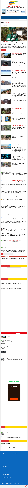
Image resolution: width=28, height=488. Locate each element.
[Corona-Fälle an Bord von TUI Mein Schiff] (3, 447)
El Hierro (15, 144)
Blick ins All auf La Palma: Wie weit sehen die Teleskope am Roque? (10, 281)
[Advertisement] (14, 324)
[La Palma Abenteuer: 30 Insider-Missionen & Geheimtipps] (6, 158)
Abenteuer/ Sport (14, 80)
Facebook (15, 483)
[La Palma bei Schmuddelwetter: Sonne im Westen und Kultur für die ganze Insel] (6, 174)
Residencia (15, 261)
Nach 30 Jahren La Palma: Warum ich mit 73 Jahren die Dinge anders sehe (11, 283)
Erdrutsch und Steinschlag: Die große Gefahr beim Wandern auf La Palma (16, 433)
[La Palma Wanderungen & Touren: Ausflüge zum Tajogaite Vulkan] (6, 84)
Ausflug (2, 41)
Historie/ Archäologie (19, 247)
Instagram (22, 483)
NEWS (2, 16)
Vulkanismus (9, 261)
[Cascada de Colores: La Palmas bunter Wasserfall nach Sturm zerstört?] (6, 166)
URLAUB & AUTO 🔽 (7, 16)
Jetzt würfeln (18, 333)
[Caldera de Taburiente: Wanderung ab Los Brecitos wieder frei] (14, 40)
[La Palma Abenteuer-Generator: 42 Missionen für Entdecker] (6, 121)
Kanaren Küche (4, 464)
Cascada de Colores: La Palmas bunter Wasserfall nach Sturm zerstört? (18, 164)
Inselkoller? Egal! (8, 346)
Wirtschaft (13, 210)
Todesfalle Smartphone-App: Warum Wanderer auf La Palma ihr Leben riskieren (13, 227)
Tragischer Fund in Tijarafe (14, 241)
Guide (15, 247)
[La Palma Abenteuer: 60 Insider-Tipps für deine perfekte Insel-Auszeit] (6, 103)
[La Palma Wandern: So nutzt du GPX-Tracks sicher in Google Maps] (5, 217)
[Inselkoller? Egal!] (3, 348)
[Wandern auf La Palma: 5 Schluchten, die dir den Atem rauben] (4, 247)
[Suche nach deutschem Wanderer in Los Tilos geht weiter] (3, 437)
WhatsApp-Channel (7, 472)
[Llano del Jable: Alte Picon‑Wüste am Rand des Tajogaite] (6, 181)
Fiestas (17, 144)
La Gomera (20, 144)
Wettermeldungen (19, 261)
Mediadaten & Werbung (5, 480)
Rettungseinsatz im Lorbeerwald (18, 211)
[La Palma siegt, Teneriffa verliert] (6, 57)
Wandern (3, 426)
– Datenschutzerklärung (6, 477)
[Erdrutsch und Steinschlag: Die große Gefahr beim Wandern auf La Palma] (3, 434)
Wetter (24, 70)
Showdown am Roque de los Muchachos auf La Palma (13, 341)
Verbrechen (12, 240)
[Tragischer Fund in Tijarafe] (4, 240)
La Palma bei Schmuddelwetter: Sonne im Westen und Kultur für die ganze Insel (19, 174)
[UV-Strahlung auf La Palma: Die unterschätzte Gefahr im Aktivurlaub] (6, 93)
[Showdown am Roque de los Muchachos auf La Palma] (3, 343)
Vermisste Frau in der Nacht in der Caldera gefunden (13, 429)
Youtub (19, 483)
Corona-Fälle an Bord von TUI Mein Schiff (11, 447)
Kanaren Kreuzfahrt (5, 441)
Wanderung (7, 41)
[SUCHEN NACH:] (22, 19)
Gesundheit (20, 125)
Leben (25, 125)
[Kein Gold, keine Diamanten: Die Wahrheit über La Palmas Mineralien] (6, 65)
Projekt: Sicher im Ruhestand (5, 474)
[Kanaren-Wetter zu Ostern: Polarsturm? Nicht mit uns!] (6, 148)
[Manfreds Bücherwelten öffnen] (14, 393)
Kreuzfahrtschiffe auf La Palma (10, 444)
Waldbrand (17, 70)
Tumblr (25, 483)
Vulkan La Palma (21, 80)
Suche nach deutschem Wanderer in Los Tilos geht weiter (13, 437)
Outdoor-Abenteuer (4, 466)
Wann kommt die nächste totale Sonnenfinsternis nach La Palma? (14, 359)
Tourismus (17, 53)
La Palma (5, 41)
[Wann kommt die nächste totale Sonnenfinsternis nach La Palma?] (3, 360)
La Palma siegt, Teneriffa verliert (18, 54)
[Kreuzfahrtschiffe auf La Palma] (3, 444)
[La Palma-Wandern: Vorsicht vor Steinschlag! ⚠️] (6, 139)
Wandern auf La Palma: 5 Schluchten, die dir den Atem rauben (13, 249)
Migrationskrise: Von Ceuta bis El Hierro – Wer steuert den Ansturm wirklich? (11, 288)
